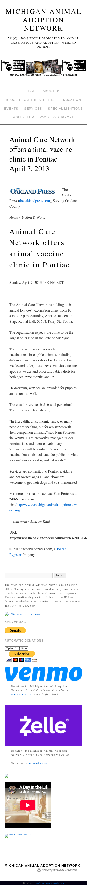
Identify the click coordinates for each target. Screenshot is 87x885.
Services (33, 108)
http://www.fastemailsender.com (49, 883)
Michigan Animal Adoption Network (44, 19)
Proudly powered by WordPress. (60, 870)
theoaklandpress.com (34, 200)
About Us (52, 91)
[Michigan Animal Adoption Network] (43, 69)
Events (11, 108)
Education (71, 100)
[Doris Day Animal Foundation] (22, 614)
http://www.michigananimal (36, 504)
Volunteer (23, 117)
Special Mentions (65, 108)
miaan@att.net (38, 763)
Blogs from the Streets (30, 100)
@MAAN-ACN (21, 694)
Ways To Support (57, 117)
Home (31, 91)
